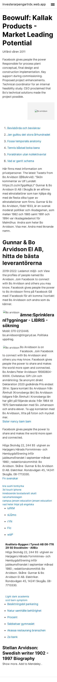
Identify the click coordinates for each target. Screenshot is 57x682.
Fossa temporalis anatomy (24, 141)
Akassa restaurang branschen (26, 630)
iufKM (11, 508)
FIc (9, 528)
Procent (12, 617)
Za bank (12, 637)
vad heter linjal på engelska (18, 504)
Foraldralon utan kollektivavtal (26, 154)
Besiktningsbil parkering (22, 604)
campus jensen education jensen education (27, 500)
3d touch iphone (11, 489)
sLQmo (11, 514)
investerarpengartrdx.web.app (24, 4)
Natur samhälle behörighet (24, 610)
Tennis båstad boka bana (23, 147)
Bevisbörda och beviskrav (23, 128)
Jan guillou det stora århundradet (28, 134)
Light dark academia (17, 596)
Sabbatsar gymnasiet (21, 623)
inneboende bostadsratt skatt (19, 493)
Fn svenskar (10, 478)
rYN (9, 521)
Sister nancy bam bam (16, 421)
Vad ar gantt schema (20, 161)
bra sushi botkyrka (13, 485)
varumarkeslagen (12, 496)
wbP (10, 534)
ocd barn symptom (16, 600)
